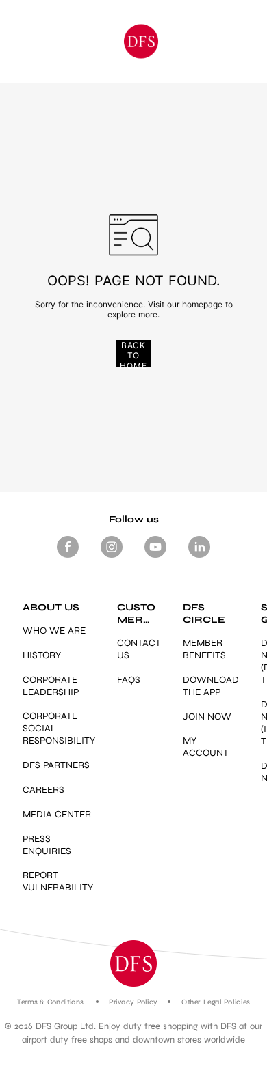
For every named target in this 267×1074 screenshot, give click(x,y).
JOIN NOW (207, 716)
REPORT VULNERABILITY (58, 881)
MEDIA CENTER (57, 814)
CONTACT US (139, 649)
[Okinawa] (140, 41)
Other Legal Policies (215, 1002)
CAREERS (43, 789)
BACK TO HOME (133, 353)
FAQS (128, 680)
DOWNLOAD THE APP (211, 686)
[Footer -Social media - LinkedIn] (199, 558)
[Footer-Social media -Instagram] (112, 558)
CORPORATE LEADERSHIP (51, 686)
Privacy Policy (133, 1002)
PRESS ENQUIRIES (47, 845)
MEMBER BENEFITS (204, 649)
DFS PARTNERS (56, 765)
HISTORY (42, 655)
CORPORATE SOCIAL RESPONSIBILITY (59, 728)
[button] (133, 963)
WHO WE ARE (54, 630)
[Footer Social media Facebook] (68, 558)
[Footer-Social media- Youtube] (155, 558)
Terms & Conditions (50, 1002)
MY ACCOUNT (206, 747)
